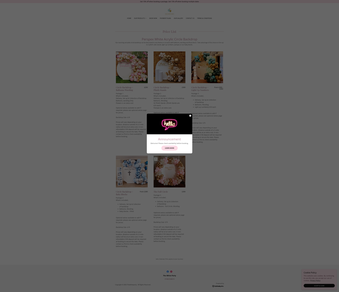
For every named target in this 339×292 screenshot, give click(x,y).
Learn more (169, 148)
